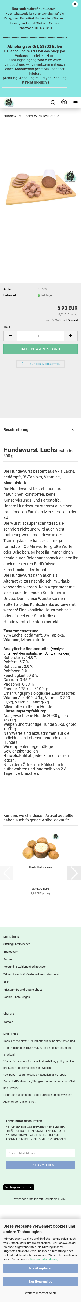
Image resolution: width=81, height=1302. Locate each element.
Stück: (7, 327)
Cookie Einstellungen (16, 997)
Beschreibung (15, 429)
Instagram (27, 1094)
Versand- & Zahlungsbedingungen (24, 966)
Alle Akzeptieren (40, 1268)
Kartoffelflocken (40, 867)
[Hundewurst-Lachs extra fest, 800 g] (40, 190)
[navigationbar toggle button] (75, 102)
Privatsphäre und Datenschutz (22, 989)
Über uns (9, 1013)
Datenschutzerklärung (44, 1259)
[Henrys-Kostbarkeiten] (7, 102)
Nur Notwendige (40, 1281)
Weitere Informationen (40, 1293)
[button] (10, 336)
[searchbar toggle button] (52, 102)
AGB (6, 982)
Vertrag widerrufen (18, 1187)
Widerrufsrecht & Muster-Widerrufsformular (31, 974)
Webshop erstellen (26, 1199)
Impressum (10, 951)
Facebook (46, 1094)
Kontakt (8, 959)
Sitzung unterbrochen (16, 944)
